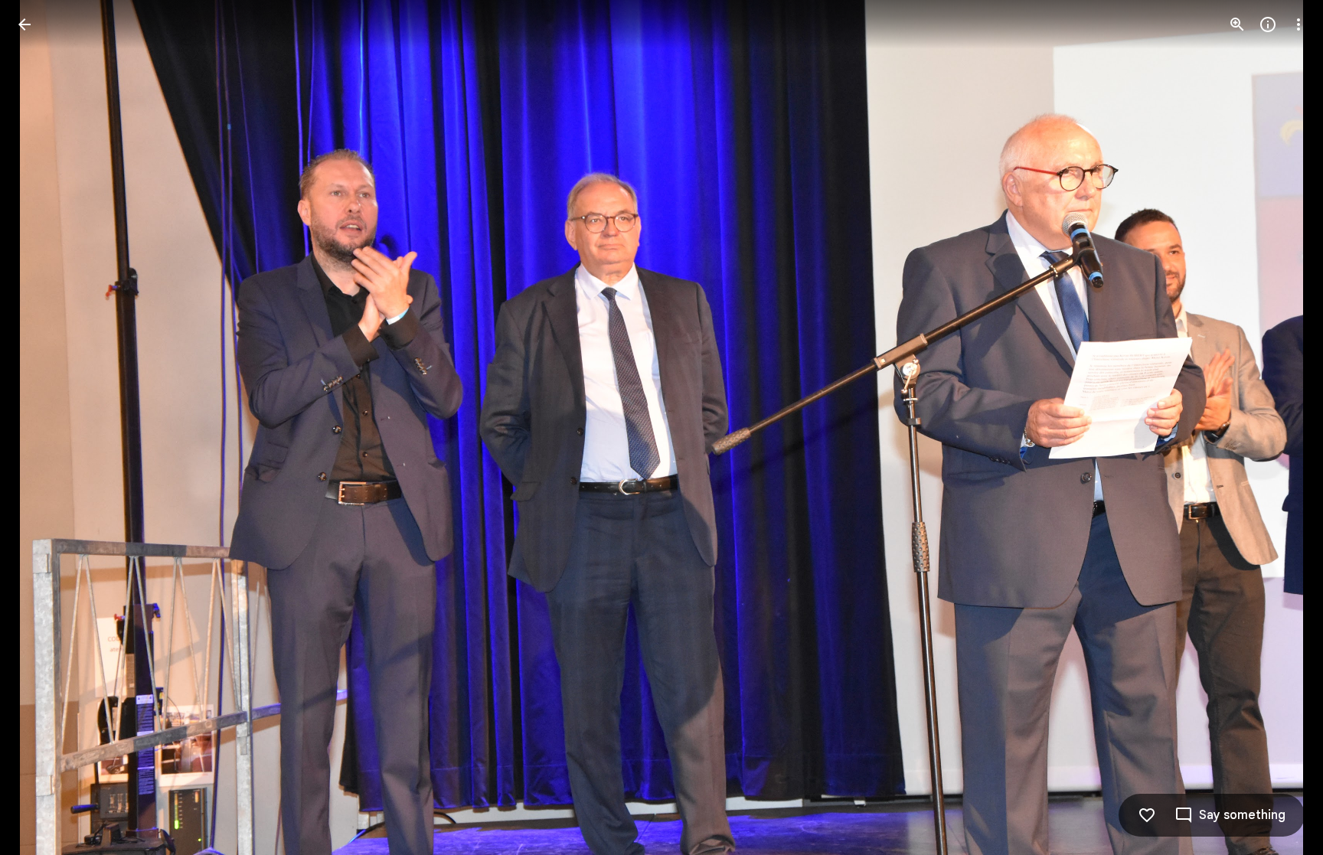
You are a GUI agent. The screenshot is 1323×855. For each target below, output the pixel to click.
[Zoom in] (1237, 24)
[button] (1280, 427)
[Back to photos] (24, 24)
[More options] (1298, 24)
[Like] (1147, 815)
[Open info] (1268, 24)
